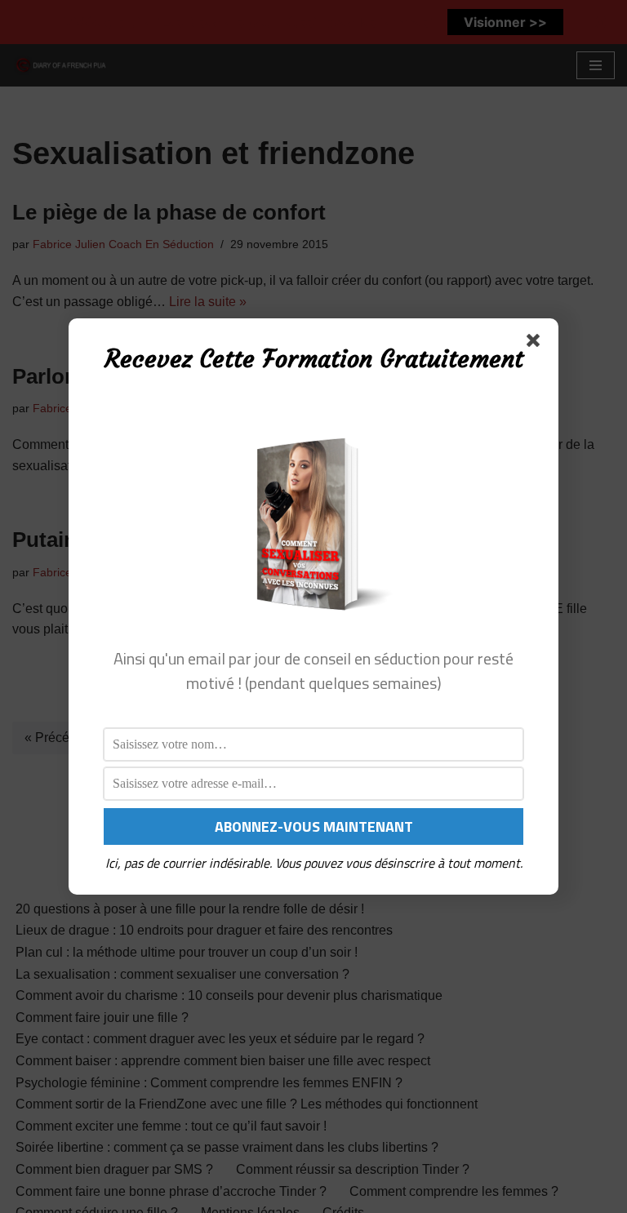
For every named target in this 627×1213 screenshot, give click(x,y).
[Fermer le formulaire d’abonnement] (536, 343)
